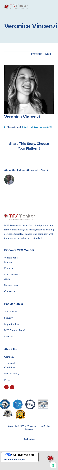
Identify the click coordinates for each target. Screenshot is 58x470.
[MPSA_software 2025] (20, 410)
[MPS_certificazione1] (5, 400)
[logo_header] (16, 5)
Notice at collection (14, 459)
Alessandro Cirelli (14, 127)
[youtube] (6, 387)
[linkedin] (12, 387)
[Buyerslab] (43, 400)
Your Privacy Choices (22, 454)
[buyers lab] (8, 410)
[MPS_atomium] (50, 456)
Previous (36, 53)
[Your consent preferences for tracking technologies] (53, 465)
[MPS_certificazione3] (30, 400)
